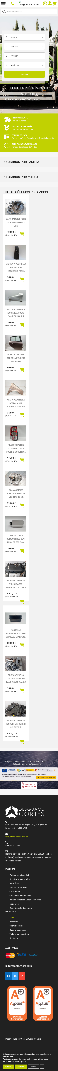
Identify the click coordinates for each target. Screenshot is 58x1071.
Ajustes (33, 1066)
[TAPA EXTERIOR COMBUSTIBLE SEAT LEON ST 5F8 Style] (15, 524)
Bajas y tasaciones (17, 930)
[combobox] (24, 37)
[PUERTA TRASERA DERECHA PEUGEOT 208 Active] (15, 343)
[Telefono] (13, 4)
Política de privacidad (19, 875)
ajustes (23, 1061)
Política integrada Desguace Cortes (25, 900)
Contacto (13, 938)
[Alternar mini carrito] (54, 4)
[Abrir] (3, 3)
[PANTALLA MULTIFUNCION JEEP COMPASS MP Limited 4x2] (15, 618)
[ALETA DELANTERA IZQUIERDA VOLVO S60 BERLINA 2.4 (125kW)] (15, 297)
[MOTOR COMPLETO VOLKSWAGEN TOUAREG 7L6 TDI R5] (15, 569)
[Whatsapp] (45, 3)
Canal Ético (14, 891)
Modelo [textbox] (14, 47)
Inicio (11, 917)
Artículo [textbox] (15, 65)
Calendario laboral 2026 (20, 896)
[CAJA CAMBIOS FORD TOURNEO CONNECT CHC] (15, 207)
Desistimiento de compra (20, 908)
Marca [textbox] (14, 37)
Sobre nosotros (16, 926)
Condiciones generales (19, 879)
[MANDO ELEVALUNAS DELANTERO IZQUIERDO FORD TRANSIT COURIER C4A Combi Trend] (15, 252)
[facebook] (8, 976)
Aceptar (8, 1066)
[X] (15, 976)
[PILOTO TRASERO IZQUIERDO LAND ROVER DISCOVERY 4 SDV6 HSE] (15, 433)
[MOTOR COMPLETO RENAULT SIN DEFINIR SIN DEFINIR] (15, 709)
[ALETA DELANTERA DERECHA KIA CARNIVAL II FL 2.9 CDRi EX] (15, 388)
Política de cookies (18, 887)
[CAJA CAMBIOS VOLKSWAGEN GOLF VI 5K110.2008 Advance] (15, 478)
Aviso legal (14, 883)
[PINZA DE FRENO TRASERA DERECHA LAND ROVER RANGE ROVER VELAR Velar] (15, 663)
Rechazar (21, 1066)
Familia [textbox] (14, 56)
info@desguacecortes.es (16, 837)
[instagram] (22, 976)
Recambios (14, 922)
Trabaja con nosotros (19, 934)
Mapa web (14, 904)
